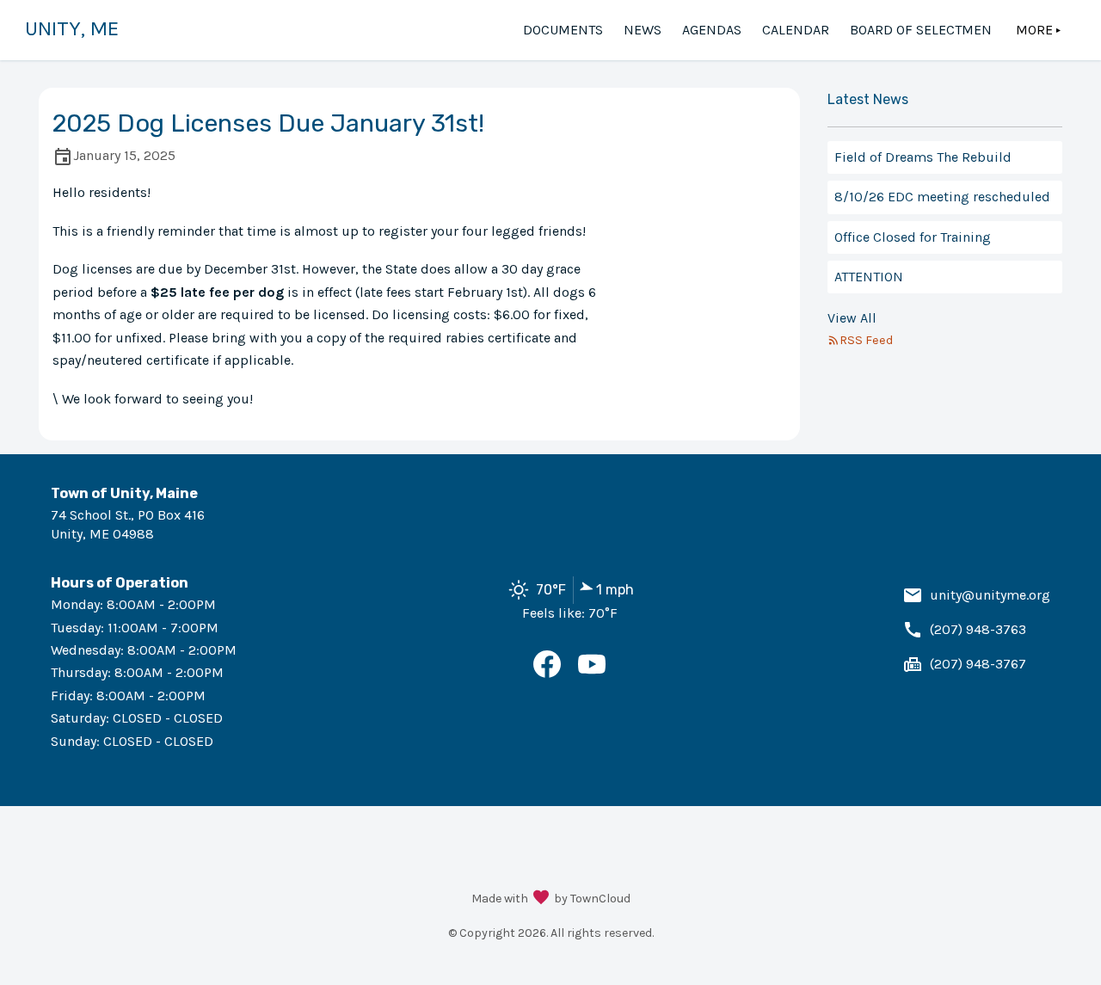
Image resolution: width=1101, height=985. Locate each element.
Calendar (795, 30)
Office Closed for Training (912, 237)
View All (851, 318)
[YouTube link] (592, 673)
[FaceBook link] (547, 673)
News (642, 30)
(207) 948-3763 (978, 629)
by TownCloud (592, 898)
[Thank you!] (541, 899)
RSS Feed (866, 340)
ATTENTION (868, 276)
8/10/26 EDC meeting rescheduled (942, 196)
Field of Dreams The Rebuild (923, 157)
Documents (563, 30)
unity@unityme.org (990, 595)
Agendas (711, 30)
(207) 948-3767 (978, 664)
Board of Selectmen (921, 30)
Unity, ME (72, 28)
